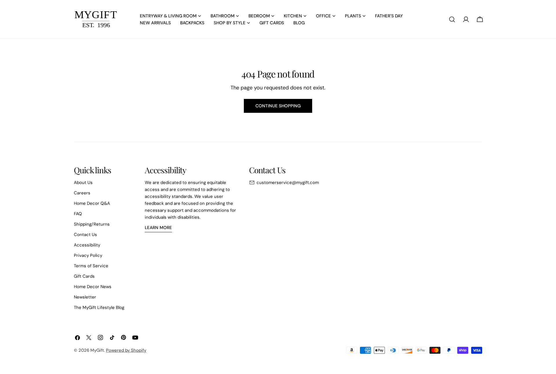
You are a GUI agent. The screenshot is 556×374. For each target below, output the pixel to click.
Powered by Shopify (126, 350)
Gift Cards (84, 276)
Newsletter (85, 297)
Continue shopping (278, 106)
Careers (82, 193)
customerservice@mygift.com (288, 182)
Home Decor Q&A (92, 203)
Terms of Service (91, 266)
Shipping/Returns (92, 224)
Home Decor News (92, 287)
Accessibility (87, 245)
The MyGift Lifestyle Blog (99, 307)
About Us (83, 182)
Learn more (158, 228)
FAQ (78, 214)
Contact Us (85, 234)
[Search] (452, 19)
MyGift (97, 350)
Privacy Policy (88, 255)
